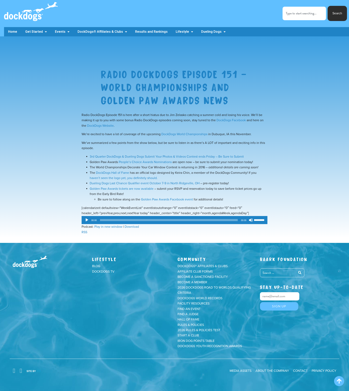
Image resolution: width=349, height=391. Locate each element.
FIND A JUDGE (188, 314)
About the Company (272, 371)
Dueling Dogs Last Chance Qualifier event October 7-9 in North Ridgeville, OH (145, 183)
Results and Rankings (151, 32)
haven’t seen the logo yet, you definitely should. (124, 178)
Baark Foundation (283, 258)
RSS (84, 232)
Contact (300, 371)
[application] (174, 220)
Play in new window (108, 227)
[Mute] (251, 220)
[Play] (87, 220)
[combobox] (304, 13)
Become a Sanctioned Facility (203, 277)
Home (12, 32)
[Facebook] (14, 371)
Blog (96, 266)
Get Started (34, 32)
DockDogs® (30, 262)
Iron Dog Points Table (196, 341)
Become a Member (192, 282)
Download (132, 227)
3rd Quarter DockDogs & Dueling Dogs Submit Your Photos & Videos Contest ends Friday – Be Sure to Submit (167, 157)
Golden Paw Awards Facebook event (167, 199)
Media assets (240, 371)
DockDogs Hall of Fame (112, 173)
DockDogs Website (100, 126)
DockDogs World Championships (184, 134)
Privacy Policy (324, 371)
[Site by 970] (33, 371)
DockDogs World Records (200, 298)
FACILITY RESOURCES (193, 303)
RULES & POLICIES (191, 325)
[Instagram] (21, 371)
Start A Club (188, 335)
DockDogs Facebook (231, 120)
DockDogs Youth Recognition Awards (210, 346)
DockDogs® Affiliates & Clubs (100, 32)
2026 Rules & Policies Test (199, 330)
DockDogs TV (103, 272)
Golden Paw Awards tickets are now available (121, 189)
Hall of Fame (188, 319)
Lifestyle (182, 32)
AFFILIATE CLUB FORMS (195, 272)
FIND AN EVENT (189, 309)
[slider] (259, 219)
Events (60, 32)
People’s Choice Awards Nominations (145, 162)
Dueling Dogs (211, 32)
